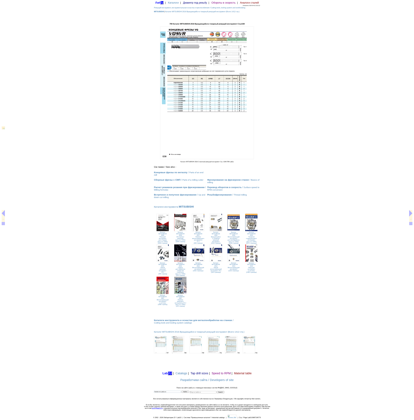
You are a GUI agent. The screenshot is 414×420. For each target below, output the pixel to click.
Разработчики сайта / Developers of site (207, 380)
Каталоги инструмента (174, 207)
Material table (243, 373)
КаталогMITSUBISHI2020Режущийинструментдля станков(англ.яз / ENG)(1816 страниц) (163, 237)
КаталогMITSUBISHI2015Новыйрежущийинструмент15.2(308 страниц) (162, 268)
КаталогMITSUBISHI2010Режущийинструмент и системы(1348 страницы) (251, 267)
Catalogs (181, 373)
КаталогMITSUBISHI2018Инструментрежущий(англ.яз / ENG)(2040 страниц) (180, 236)
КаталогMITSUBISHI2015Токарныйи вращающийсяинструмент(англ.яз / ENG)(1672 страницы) (251, 237)
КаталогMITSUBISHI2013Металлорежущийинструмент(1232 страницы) (233, 267)
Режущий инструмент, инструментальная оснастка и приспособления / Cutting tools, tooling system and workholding (199, 8)
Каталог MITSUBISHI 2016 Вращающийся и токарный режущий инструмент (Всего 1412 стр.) (202, 12)
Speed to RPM (221, 373)
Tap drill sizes (199, 373)
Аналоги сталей (249, 2)
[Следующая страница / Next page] (410, 213)
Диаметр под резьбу (195, 2)
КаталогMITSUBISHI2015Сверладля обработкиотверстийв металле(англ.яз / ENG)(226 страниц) (180, 269)
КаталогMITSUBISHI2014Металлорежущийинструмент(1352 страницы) (198, 267)
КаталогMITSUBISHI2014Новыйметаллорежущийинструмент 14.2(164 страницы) (216, 267)
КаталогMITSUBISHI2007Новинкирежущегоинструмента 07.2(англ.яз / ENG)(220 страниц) (180, 300)
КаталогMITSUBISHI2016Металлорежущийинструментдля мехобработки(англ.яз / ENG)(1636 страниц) (234, 237)
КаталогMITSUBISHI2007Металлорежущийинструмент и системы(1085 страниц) (163, 299)
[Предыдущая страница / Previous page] (3, 213)
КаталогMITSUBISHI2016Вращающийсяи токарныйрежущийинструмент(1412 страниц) (216, 237)
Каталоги (173, 2)
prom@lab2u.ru (157, 408)
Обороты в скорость (223, 2)
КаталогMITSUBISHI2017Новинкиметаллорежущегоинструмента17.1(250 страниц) (198, 237)
